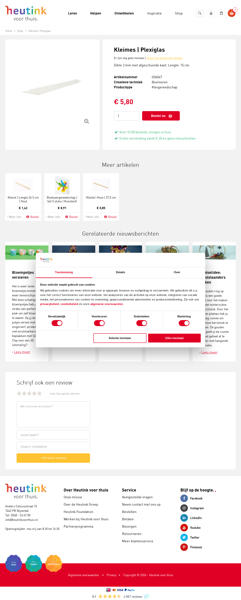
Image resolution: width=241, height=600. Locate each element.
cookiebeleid (69, 304)
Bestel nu (158, 116)
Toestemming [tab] (64, 272)
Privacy (111, 575)
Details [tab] (120, 272)
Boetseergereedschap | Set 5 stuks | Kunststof (62, 199)
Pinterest (196, 547)
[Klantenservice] (221, 13)
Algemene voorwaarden (83, 575)
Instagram (197, 508)
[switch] (99, 323)
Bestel (34, 217)
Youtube (195, 527)
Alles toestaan (174, 338)
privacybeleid (49, 304)
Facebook (196, 498)
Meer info (15, 217)
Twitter (194, 537)
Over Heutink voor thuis (86, 490)
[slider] (29, 393)
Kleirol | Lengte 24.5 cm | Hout (23, 199)
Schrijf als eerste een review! (164, 58)
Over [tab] (177, 272)
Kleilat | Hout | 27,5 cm (101, 197)
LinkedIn (196, 518)
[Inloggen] (211, 13)
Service (129, 490)
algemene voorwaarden (106, 304)
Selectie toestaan (120, 338)
